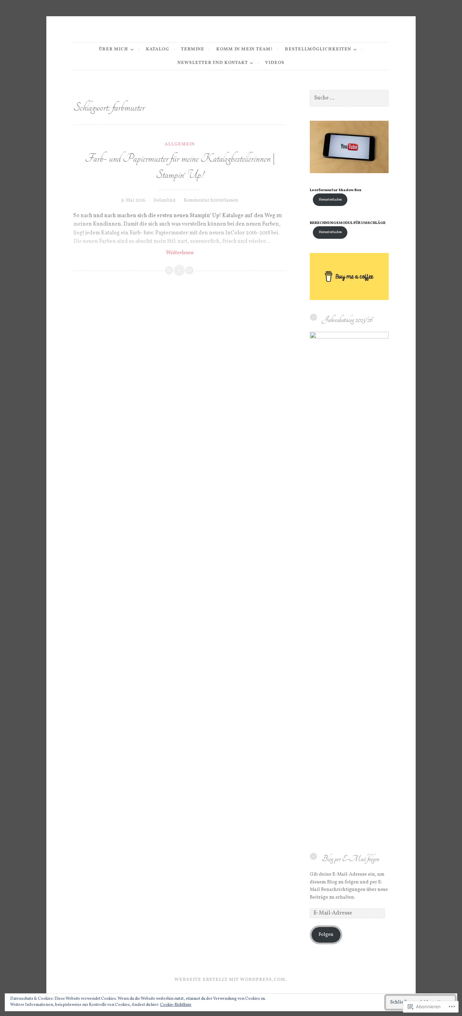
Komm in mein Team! (244, 49)
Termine (192, 49)
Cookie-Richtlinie (175, 1005)
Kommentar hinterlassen (211, 200)
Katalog (157, 49)
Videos (274, 63)
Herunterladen (330, 199)
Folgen (326, 934)
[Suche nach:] (349, 98)
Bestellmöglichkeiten (318, 49)
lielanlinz (165, 200)
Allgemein (180, 144)
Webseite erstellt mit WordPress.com (230, 980)
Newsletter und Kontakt (213, 63)
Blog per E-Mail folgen (350, 858)
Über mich (113, 49)
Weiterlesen (133, 253)
